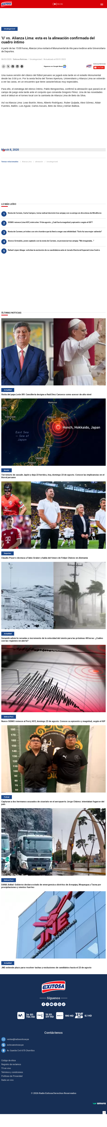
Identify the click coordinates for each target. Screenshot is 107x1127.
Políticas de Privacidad (11, 1076)
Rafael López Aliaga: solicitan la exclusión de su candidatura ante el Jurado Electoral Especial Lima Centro (54, 250)
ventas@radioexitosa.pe (18, 1039)
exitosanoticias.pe (15, 1045)
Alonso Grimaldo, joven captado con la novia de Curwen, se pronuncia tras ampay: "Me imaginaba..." (51, 241)
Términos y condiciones (12, 1072)
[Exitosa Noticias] (6, 4)
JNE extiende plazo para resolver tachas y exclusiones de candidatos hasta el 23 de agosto (46, 967)
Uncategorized (9, 29)
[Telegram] (22, 66)
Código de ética (8, 1060)
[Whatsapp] (3, 66)
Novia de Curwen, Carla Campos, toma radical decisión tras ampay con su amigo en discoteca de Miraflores (55, 213)
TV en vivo (6, 1068)
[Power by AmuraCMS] (99, 1103)
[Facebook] (12, 66)
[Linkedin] (17, 66)
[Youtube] (51, 1004)
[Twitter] (8, 66)
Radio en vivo (7, 1080)
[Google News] (59, 1004)
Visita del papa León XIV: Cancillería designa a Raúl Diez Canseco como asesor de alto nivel (46, 394)
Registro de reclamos (11, 1064)
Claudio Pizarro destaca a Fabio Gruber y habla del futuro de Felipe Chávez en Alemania (44, 558)
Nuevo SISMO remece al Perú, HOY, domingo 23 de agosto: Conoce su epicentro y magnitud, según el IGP (53, 721)
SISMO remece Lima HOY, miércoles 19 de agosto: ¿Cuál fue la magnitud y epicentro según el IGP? (50, 222)
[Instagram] (55, 1004)
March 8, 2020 (10, 149)
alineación (39, 162)
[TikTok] (63, 1004)
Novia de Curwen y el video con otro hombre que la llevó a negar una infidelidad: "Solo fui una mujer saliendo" (55, 232)
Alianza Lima (27, 162)
